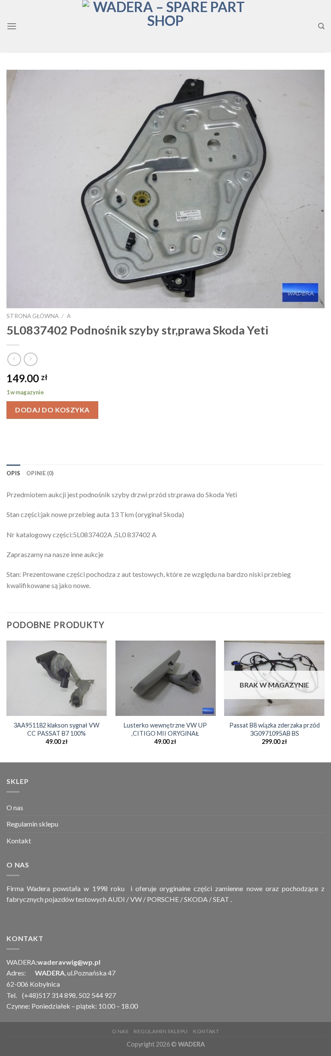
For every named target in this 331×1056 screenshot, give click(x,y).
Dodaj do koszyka (52, 410)
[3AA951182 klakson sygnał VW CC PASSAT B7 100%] (56, 678)
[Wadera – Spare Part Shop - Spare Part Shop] (165, 26)
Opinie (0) (40, 473)
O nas (14, 807)
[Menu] (11, 26)
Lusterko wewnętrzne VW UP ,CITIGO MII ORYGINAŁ (165, 729)
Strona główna (32, 316)
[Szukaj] (321, 26)
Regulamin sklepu (32, 824)
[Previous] (6, 700)
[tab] (13, 473)
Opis (13, 473)
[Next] (324, 700)
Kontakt (18, 840)
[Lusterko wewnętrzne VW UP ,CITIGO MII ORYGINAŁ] (165, 678)
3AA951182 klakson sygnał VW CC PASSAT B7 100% (56, 729)
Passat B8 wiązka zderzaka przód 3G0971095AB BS (274, 729)
